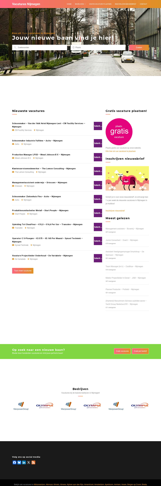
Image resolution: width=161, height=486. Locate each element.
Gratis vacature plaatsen (100, 4)
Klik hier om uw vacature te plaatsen (121, 151)
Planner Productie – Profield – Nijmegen (122, 289)
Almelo (56, 484)
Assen (123, 484)
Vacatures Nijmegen (26, 4)
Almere (63, 484)
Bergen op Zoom (134, 484)
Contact (143, 4)
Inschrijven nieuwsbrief (125, 4)
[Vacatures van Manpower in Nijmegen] (45, 406)
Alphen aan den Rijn (75, 484)
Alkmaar (49, 484)
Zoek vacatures (122, 351)
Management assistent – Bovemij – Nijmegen (125, 229)
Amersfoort (88, 484)
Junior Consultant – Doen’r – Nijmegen (122, 240)
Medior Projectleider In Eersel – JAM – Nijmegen (126, 278)
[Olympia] (21, 406)
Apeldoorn (109, 484)
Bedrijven (79, 4)
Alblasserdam (39, 484)
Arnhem (117, 484)
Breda (144, 484)
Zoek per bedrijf (140, 351)
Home (69, 4)
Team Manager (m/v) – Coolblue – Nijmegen (124, 266)
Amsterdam (99, 484)
